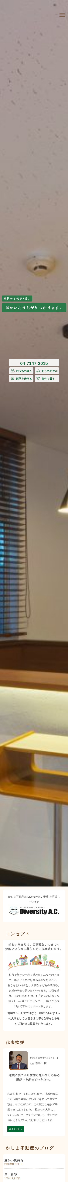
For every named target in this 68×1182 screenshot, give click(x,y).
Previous (5, 38)
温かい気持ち (14, 1160)
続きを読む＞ (15, 1129)
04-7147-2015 (34, 363)
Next (63, 38)
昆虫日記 (10, 1174)
